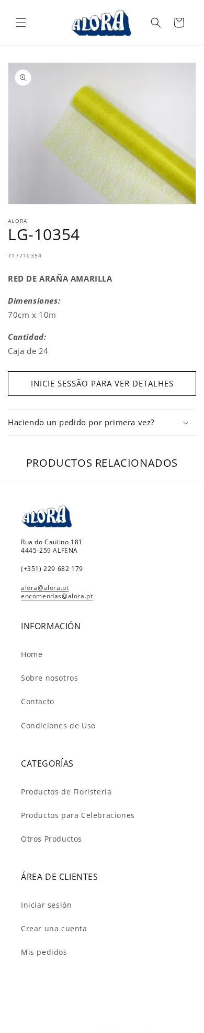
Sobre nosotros (49, 678)
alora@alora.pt (45, 587)
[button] (20, 22)
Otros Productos (51, 839)
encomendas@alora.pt (57, 595)
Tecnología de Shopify (126, 1024)
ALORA (79, 1024)
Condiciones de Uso (58, 725)
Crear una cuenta (54, 928)
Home (31, 654)
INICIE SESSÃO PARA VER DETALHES (102, 383)
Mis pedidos (44, 952)
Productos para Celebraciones (78, 815)
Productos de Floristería (66, 792)
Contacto (37, 701)
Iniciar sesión (46, 905)
